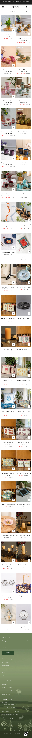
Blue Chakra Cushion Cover (8, 412)
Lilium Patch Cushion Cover (23, 381)
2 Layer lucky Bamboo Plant (8, 35)
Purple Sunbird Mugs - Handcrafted (8, 163)
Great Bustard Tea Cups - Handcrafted (24, 39)
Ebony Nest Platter (24, 318)
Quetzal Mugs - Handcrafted (23, 70)
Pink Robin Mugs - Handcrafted (8, 101)
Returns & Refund (7, 687)
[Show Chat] (26, 733)
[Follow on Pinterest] (11, 725)
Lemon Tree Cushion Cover (24, 412)
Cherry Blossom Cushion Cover (8, 381)
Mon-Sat (4, 703)
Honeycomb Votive (23, 627)
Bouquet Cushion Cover (24, 473)
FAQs (3, 672)
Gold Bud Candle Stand (24, 565)
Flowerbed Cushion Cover (8, 474)
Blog (3, 675)
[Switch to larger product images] (26, 11)
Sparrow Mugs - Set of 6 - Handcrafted (24, 225)
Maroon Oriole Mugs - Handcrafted (8, 132)
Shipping (4, 684)
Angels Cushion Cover (8, 504)
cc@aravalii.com (12, 715)
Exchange (5, 669)
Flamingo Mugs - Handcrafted (8, 70)
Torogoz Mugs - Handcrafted (24, 101)
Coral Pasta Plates (8, 535)
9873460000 (12, 708)
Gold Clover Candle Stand (8, 565)
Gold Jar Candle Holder (23, 535)
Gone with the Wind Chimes (8, 225)
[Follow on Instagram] (7, 725)
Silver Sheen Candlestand (8, 350)
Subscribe (8, 653)
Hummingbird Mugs (24, 132)
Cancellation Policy (7, 691)
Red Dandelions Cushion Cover (8, 443)
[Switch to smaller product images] (29, 11)
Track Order (5, 665)
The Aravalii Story (7, 659)
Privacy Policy (6, 694)
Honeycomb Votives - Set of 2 (8, 596)
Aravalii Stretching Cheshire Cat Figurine (8, 288)
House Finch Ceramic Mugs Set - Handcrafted (8, 194)
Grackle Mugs (24, 163)
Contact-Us (5, 662)
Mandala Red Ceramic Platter (23, 257)
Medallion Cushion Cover (23, 443)
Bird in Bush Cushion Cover (23, 350)
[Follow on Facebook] (2, 725)
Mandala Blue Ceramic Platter (24, 505)
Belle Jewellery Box (24, 596)
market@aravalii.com (13, 720)
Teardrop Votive (8, 627)
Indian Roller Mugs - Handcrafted (23, 194)
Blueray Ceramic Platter (24, 287)
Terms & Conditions (8, 681)
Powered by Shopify (21, 734)
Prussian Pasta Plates (8, 252)
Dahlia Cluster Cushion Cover (8, 319)
